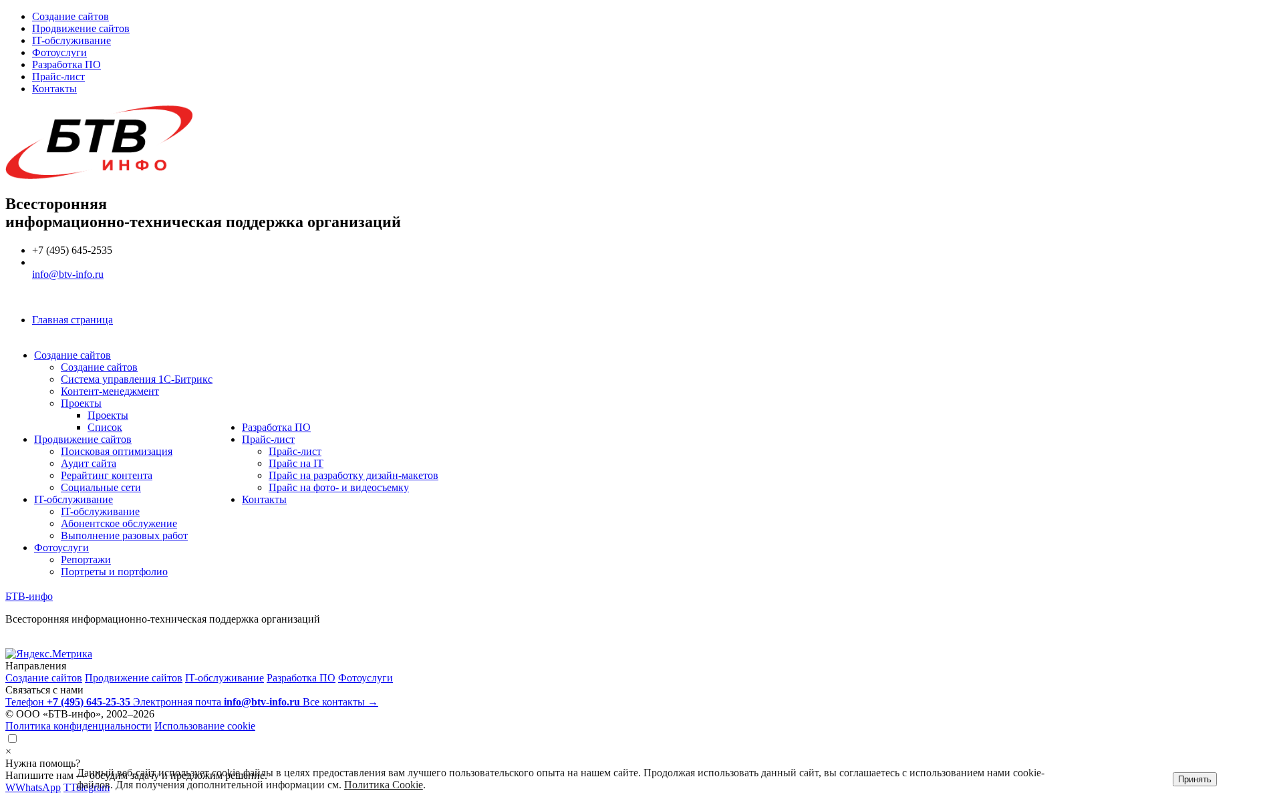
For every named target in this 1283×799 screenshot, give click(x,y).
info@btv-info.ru (68, 274)
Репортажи (86, 559)
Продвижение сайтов (81, 28)
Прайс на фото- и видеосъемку (339, 487)
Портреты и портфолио (114, 571)
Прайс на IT (296, 463)
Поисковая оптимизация (116, 451)
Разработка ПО (66, 64)
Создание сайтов (70, 16)
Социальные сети (101, 487)
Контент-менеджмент (110, 391)
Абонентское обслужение (119, 523)
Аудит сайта (88, 463)
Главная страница (72, 319)
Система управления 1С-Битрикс (136, 379)
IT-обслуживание (71, 40)
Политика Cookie (383, 784)
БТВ (29, 596)
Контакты (54, 88)
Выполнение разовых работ (124, 535)
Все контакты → (340, 701)
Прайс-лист (58, 76)
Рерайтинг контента (106, 475)
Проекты (81, 403)
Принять (1194, 779)
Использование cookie (204, 726)
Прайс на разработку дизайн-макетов (353, 475)
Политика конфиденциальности (78, 726)
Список (105, 427)
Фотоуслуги (59, 52)
